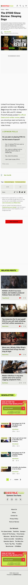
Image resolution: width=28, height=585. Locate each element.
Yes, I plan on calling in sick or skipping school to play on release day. (13, 150)
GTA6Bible (18, 546)
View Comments (14, 221)
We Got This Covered (17, 536)
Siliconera (6, 536)
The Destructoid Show (20, 182)
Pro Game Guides (6, 531)
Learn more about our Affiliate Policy (11, 202)
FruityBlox (19, 544)
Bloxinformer (9, 546)
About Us (14, 509)
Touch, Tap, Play (10, 544)
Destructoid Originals (9, 182)
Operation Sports (9, 541)
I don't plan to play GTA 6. (12, 159)
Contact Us (14, 515)
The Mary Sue (19, 541)
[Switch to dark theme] (23, 6)
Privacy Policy (18, 412)
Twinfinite (16, 531)
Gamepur (22, 531)
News (7, 9)
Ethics (14, 512)
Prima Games (20, 534)
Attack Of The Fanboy (8, 534)
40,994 (16, 479)
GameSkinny (19, 539)
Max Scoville (7, 31)
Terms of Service (10, 412)
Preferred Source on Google (9, 207)
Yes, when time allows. (11, 156)
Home (2, 9)
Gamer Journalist (9, 539)
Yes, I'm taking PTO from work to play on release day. (14, 145)
